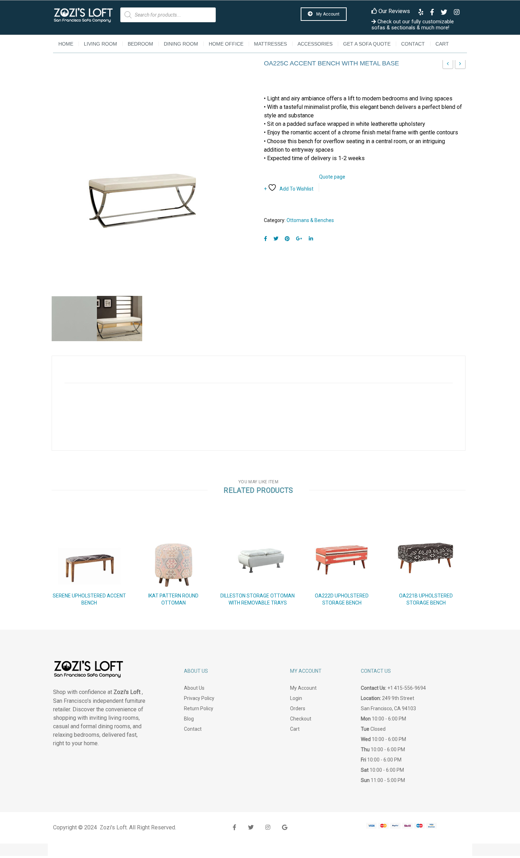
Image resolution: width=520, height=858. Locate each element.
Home (65, 44)
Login (296, 698)
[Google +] (299, 238)
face (234, 827)
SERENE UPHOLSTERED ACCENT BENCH (89, 599)
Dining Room (181, 44)
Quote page (332, 177)
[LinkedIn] (311, 238)
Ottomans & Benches (310, 220)
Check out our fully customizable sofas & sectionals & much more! (412, 25)
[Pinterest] (287, 238)
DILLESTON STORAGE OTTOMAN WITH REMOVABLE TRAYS (257, 599)
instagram (267, 827)
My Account (327, 14)
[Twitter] (275, 238)
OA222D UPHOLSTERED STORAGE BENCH (342, 599)
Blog (189, 719)
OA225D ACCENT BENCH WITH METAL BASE (460, 65)
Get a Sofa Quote (367, 44)
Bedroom (140, 44)
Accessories (315, 44)
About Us (194, 688)
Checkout (300, 719)
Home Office (226, 44)
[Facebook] (265, 238)
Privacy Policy (199, 698)
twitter (251, 827)
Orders (297, 708)
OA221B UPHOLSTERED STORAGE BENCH (426, 599)
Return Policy (198, 708)
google (284, 827)
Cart (442, 44)
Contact (413, 44)
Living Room (100, 44)
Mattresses (270, 44)
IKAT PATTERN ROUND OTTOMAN (448, 65)
